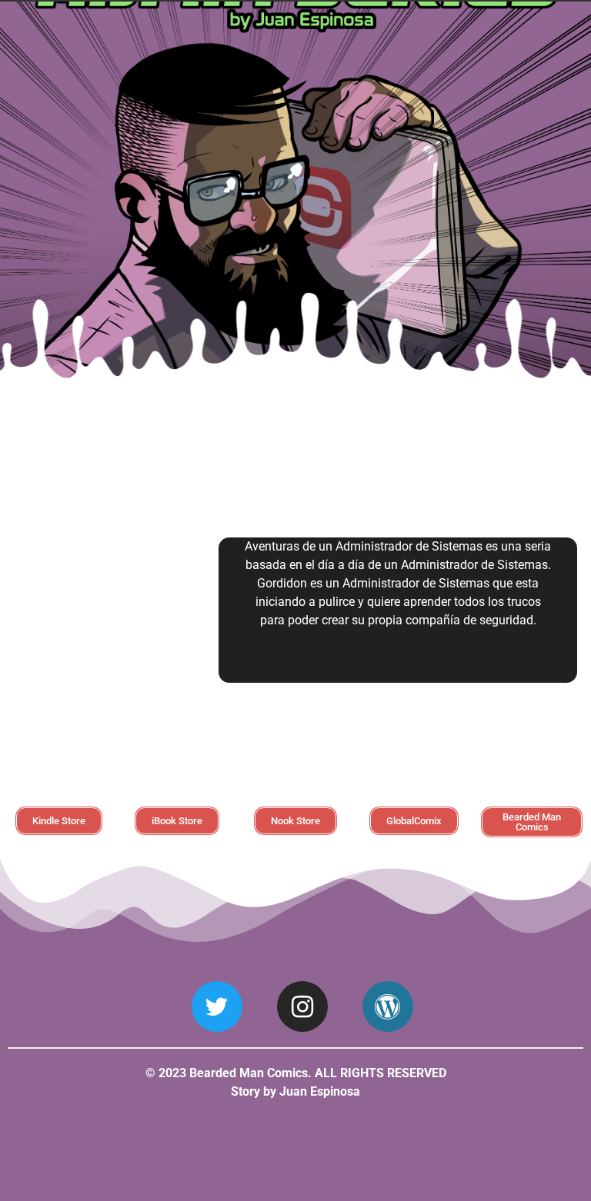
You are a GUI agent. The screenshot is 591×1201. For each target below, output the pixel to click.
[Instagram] (302, 1006)
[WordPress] (387, 1006)
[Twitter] (217, 1006)
